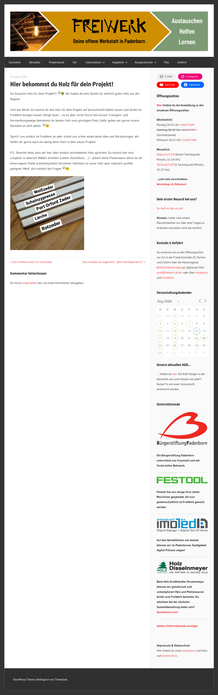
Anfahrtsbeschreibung (171, 267)
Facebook (168, 277)
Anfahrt (182, 62)
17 (160, 338)
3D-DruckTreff (165, 164)
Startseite (14, 62)
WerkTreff (187, 124)
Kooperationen (144, 62)
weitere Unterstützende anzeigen (177, 626)
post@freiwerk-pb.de (169, 272)
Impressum (189, 650)
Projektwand (56, 62)
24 (160, 345)
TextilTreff (189, 140)
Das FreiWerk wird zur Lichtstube (32, 262)
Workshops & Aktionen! (171, 184)
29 (174, 316)
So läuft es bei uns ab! (170, 208)
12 (174, 331)
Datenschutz (169, 655)
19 (174, 338)
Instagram (201, 272)
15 (196, 331)
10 (160, 331)
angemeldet (29, 283)
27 (160, 316)
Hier (159, 105)
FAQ (166, 62)
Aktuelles (34, 62)
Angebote (118, 62)
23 (204, 338)
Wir (75, 62)
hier (174, 374)
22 (196, 338)
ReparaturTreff (166, 154)
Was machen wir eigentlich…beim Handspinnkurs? (113, 262)
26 (174, 345)
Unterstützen (93, 62)
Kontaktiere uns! (167, 612)
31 (160, 353)
